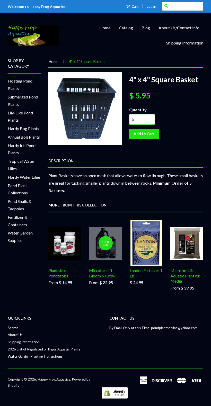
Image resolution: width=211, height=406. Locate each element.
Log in (151, 6)
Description (61, 160)
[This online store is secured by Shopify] (115, 396)
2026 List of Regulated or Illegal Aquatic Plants (44, 349)
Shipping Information (184, 42)
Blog (146, 27)
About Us (15, 335)
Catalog (126, 27)
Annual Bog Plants (24, 136)
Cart (135, 6)
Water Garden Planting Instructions (35, 356)
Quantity (138, 109)
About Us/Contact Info (179, 27)
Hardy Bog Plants (23, 128)
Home (104, 27)
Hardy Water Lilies (24, 177)
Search (13, 328)
